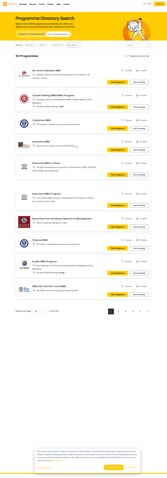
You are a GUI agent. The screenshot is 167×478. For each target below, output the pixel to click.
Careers (67, 4)
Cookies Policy (57, 460)
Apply (58, 4)
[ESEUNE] (24, 166)
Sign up (160, 4)
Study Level (56, 45)
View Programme (117, 82)
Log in (149, 4)
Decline (131, 467)
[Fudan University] (24, 264)
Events (42, 4)
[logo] (10, 4)
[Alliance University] (24, 222)
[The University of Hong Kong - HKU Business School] (24, 289)
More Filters (72, 45)
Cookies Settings (44, 467)
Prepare (50, 4)
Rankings (22, 4)
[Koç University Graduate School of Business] (24, 74)
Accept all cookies (114, 467)
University (29, 45)
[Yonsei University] (24, 123)
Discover (32, 4)
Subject (42, 45)
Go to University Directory (57, 34)
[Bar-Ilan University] (24, 197)
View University (139, 82)
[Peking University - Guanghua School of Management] (24, 98)
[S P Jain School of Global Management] (24, 145)
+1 (77, 146)
